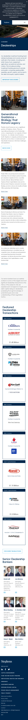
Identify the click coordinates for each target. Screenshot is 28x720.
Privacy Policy (4, 698)
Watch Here (4, 191)
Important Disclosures (10, 79)
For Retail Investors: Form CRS (8, 705)
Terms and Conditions (6, 696)
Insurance (4, 681)
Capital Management (8, 672)
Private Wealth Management (10, 690)
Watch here (4, 264)
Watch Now (6, 148)
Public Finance (6, 693)
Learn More (18, 342)
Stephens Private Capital (8, 687)
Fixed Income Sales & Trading (10, 675)
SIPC (2, 714)
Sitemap (3, 703)
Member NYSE (4, 712)
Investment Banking (7, 684)
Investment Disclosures (6, 701)
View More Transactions (12, 551)
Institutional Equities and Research (12, 678)
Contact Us (12, 17)
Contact (3, 707)
